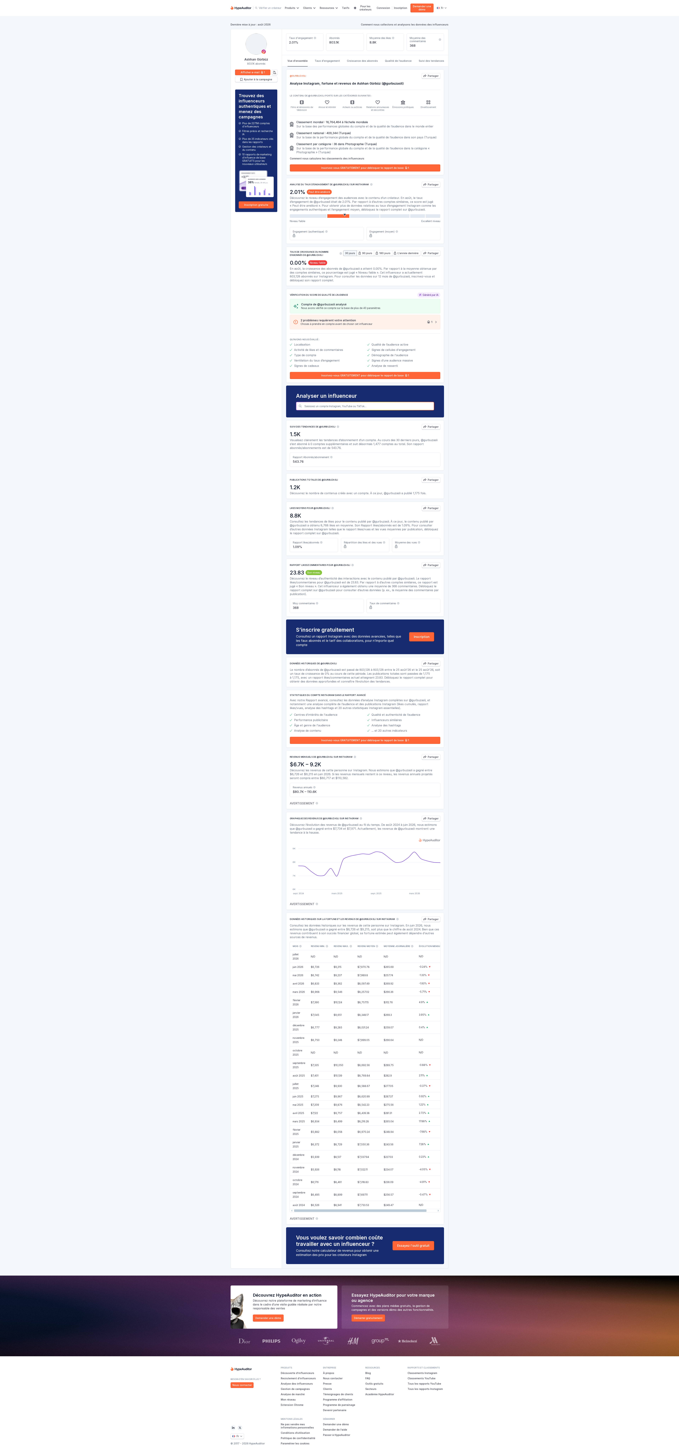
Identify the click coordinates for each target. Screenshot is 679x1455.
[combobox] (368, 406)
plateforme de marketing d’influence (302, 1300)
